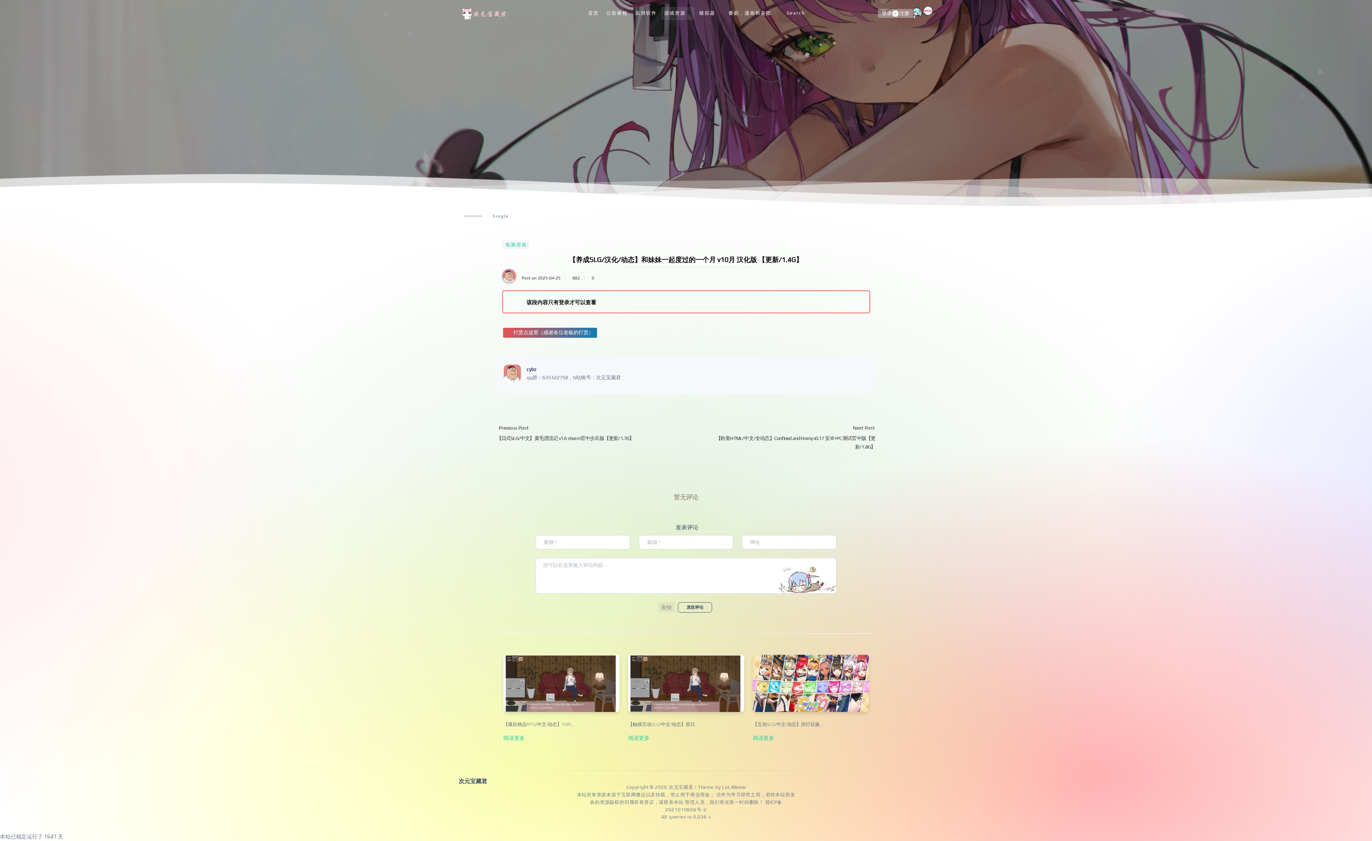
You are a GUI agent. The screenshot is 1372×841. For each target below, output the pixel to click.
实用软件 (646, 13)
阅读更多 (514, 737)
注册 (904, 13)
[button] (666, 607)
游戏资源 (675, 13)
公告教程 (617, 13)
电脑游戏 (516, 244)
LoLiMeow (733, 787)
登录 (887, 13)
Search (796, 13)
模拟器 (707, 13)
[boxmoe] (485, 13)
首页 (593, 13)
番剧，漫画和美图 (750, 13)
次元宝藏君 (681, 787)
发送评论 (695, 607)
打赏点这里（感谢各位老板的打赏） (553, 332)
